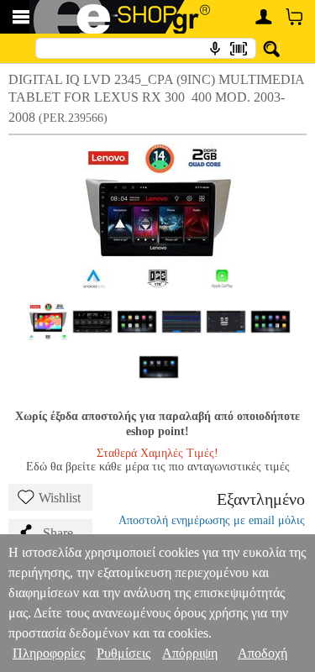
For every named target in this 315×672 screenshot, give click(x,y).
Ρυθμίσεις (123, 653)
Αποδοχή (262, 653)
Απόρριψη (190, 653)
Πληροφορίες (49, 653)
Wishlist (60, 498)
